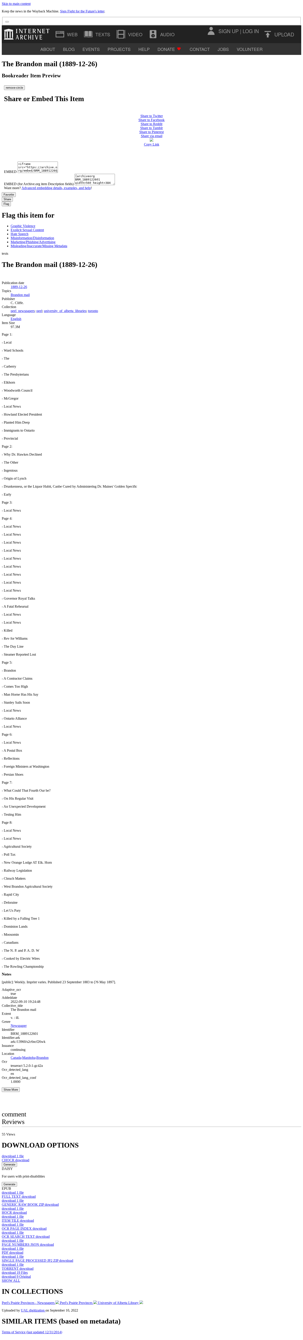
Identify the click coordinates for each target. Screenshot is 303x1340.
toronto (93, 311)
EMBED (10, 172)
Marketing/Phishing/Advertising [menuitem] (33, 242)
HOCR (14, 1212)
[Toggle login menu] (211, 30)
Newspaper (19, 1026)
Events (91, 49)
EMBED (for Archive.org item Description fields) (39, 184)
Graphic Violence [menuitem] (23, 226)
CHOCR (15, 1160)
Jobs (223, 49)
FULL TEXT (19, 1196)
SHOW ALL (11, 1280)
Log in (251, 30)
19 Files (15, 1272)
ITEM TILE (18, 1220)
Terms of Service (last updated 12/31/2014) (32, 1332)
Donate (166, 49)
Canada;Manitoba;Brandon (30, 1058)
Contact (200, 49)
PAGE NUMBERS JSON (28, 1244)
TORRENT (17, 1268)
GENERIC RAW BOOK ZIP (30, 1204)
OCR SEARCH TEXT (26, 1236)
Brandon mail (20, 295)
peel (39, 311)
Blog (69, 49)
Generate (9, 1164)
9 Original (16, 1276)
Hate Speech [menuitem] (19, 234)
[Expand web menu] (67, 34)
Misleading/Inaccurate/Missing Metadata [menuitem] (39, 246)
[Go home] (28, 34)
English (16, 319)
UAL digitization (33, 1310)
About (47, 49)
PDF (12, 1252)
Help (144, 49)
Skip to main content (16, 4)
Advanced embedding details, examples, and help (56, 188)
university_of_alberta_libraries (65, 311)
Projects (119, 49)
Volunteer (250, 49)
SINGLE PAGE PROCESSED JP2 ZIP (37, 1260)
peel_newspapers (23, 311)
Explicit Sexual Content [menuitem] (27, 230)
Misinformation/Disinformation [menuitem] (32, 238)
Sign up (228, 30)
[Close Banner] (7, 21)
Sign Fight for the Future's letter (82, 11)
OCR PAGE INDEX (24, 1228)
